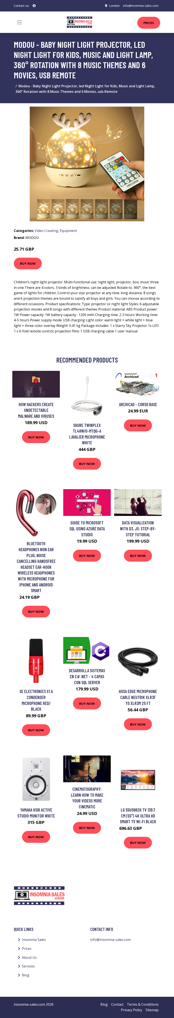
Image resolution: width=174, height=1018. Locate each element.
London (114, 6)
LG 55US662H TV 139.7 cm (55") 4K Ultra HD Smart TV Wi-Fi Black (138, 815)
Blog (25, 975)
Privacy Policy (131, 1010)
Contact (117, 1004)
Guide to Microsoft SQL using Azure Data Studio (87, 528)
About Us (29, 957)
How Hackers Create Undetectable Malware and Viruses (36, 410)
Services (28, 966)
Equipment (68, 230)
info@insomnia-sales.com (141, 6)
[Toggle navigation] (19, 22)
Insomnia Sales (34, 939)
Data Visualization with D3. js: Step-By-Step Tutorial (138, 528)
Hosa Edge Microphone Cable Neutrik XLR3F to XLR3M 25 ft (138, 697)
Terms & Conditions (143, 1004)
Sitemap (152, 1010)
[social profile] (34, 6)
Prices (148, 23)
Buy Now (28, 263)
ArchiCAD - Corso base (138, 404)
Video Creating (46, 230)
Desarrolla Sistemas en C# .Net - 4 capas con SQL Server (87, 676)
